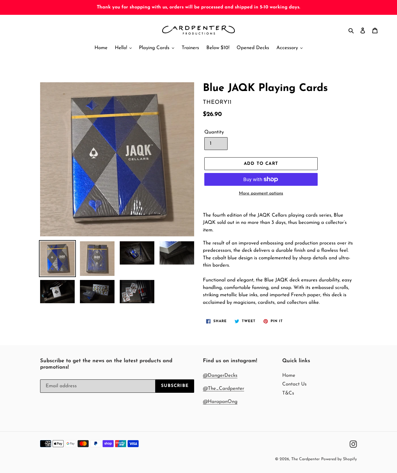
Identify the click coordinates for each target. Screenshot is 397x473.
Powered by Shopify (339, 459)
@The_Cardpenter (223, 388)
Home (288, 375)
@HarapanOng (220, 401)
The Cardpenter (305, 459)
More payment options (261, 193)
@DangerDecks (220, 375)
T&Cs (288, 393)
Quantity (214, 132)
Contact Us (294, 384)
